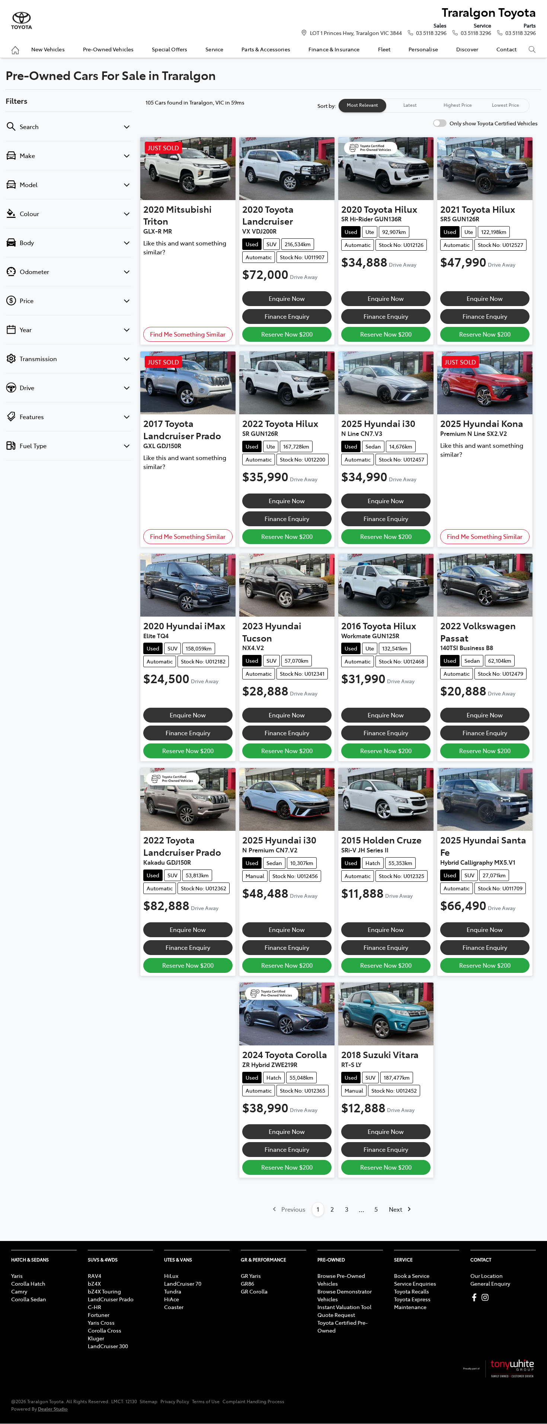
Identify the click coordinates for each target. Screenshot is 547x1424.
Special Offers (169, 49)
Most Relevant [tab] (362, 105)
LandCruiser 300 (108, 1346)
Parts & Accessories (265, 49)
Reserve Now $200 (287, 334)
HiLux (171, 1275)
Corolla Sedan (28, 1299)
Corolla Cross (104, 1330)
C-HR (94, 1307)
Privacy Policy (174, 1401)
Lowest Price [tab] (505, 105)
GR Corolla (254, 1291)
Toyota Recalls (411, 1291)
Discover (467, 49)
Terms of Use (206, 1401)
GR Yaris (251, 1275)
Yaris (17, 1275)
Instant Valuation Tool (344, 1307)
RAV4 (94, 1275)
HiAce (171, 1299)
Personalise (423, 49)
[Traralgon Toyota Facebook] (475, 1297)
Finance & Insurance (334, 49)
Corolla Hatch (28, 1283)
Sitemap (148, 1401)
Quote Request (336, 1314)
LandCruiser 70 (182, 1283)
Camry (19, 1291)
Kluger (96, 1338)
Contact (506, 49)
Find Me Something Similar (187, 334)
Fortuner (98, 1314)
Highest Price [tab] (458, 105)
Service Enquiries (415, 1283)
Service (214, 49)
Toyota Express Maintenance (412, 1303)
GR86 (247, 1283)
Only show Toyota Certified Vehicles (494, 123)
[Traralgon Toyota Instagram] (486, 1297)
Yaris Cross (101, 1322)
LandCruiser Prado (111, 1299)
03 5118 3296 (431, 32)
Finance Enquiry (287, 316)
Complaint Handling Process (253, 1401)
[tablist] (434, 106)
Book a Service (411, 1275)
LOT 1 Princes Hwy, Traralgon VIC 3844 (356, 32)
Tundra (172, 1291)
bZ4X (94, 1283)
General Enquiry (490, 1283)
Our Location (486, 1275)
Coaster (173, 1307)
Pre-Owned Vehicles (108, 49)
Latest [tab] (410, 105)
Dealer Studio (53, 1408)
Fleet (384, 49)
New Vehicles (48, 49)
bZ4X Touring (104, 1291)
